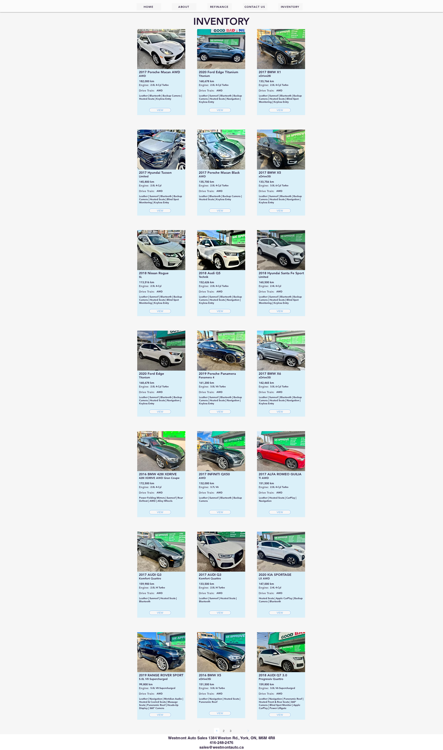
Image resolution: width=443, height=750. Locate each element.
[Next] (248, 730)
